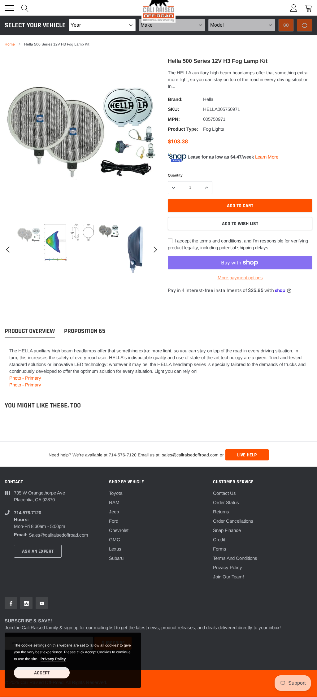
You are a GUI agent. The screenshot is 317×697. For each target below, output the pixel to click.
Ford (113, 521)
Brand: (175, 99)
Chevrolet (118, 530)
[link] (29, 235)
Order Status (226, 502)
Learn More (266, 156)
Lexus (115, 548)
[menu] (9, 8)
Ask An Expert (38, 551)
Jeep (114, 511)
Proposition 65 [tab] (84, 331)
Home (10, 44)
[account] (293, 8)
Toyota (115, 493)
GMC (114, 539)
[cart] (308, 8)
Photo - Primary (25, 378)
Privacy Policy (227, 567)
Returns (221, 511)
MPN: (174, 119)
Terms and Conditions (235, 558)
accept (42, 673)
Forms (219, 548)
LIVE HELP (247, 455)
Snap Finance (227, 530)
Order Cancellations (233, 521)
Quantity (175, 175)
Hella (208, 99)
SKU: (173, 109)
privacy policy (53, 659)
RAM (114, 502)
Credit (219, 539)
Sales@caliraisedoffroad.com (58, 535)
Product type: (183, 129)
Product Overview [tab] (30, 331)
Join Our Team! (228, 576)
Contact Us (224, 493)
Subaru (116, 558)
